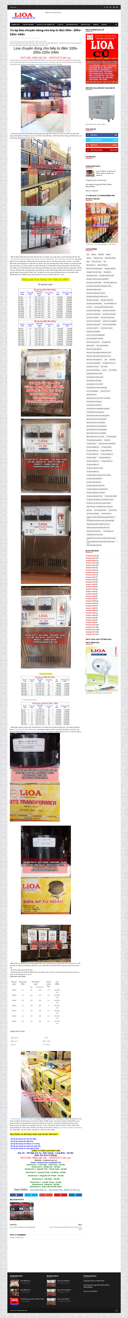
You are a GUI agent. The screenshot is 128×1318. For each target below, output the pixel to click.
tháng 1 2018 (90, 622)
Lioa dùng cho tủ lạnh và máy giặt (97, 387)
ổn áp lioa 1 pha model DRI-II (106, 443)
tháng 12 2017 (91, 625)
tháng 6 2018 (90, 610)
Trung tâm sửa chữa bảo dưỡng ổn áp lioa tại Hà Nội (101, 538)
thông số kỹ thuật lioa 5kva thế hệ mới (98, 527)
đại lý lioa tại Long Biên (109, 321)
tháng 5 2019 (90, 589)
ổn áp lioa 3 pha (91, 457)
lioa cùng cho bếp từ (38, 60)
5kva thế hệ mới (96, 261)
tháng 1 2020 (90, 577)
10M (88, 254)
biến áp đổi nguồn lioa (110, 282)
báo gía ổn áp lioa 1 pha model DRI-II (98, 279)
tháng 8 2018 (90, 606)
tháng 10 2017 (91, 630)
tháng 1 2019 (90, 599)
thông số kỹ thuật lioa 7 (94, 531)
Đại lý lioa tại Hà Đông (109, 314)
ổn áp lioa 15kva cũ (106, 450)
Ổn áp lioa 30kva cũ (104, 457)
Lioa (106, 359)
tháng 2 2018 (90, 620)
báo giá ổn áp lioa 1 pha (107, 275)
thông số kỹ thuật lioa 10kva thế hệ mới (98, 524)
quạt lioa (89, 510)
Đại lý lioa (89, 307)
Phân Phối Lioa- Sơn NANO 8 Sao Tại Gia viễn (99, 506)
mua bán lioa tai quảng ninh (95, 412)
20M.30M (101, 254)
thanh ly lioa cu (72, 1190)
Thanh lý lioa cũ (106, 513)
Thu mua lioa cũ (108, 531)
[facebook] (104, 7)
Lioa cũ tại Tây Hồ (63, 1299)
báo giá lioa (107, 272)
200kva (93, 254)
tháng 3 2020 (91, 572)
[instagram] (114, 7)
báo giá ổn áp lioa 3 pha (94, 282)
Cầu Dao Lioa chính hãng (94, 303)
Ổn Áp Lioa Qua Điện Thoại (94, 496)
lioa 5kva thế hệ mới (92, 366)
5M (105, 261)
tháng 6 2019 (90, 587)
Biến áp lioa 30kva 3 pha (94, 289)
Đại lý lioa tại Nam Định (93, 324)
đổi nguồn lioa (106, 342)
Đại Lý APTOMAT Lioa (110, 303)
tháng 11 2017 (90, 627)
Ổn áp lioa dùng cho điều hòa (95, 485)
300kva (89, 258)
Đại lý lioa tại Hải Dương (107, 317)
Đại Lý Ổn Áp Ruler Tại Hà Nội (95, 338)
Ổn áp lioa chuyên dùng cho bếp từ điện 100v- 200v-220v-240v (21, 1214)
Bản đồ (104, 24)
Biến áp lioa (85, 24)
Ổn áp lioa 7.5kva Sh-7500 (95, 468)
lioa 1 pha (112, 359)
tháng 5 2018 (90, 613)
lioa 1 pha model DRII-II (93, 363)
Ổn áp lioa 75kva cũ (93, 471)
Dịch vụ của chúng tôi (45, 24)
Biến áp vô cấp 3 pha (107, 300)
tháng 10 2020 (91, 556)
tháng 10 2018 (91, 601)
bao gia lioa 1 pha (92, 275)
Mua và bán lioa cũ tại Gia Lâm (96, 422)
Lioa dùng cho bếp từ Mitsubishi (43, 259)
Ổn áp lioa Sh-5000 (110, 496)
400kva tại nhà (98, 258)
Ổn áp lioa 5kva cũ (106, 461)
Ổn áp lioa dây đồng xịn (94, 482)
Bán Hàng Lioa (91, 265)
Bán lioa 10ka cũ (102, 265)
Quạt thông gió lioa (100, 510)
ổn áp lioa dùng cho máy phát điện (97, 489)
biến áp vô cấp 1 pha (92, 300)
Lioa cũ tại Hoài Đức (64, 1290)
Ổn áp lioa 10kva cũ (92, 450)
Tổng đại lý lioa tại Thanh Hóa (96, 180)
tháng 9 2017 (90, 632)
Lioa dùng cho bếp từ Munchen (25, 729)
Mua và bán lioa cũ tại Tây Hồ (95, 436)
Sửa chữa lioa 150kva (93, 513)
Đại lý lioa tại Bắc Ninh (109, 310)
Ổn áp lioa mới (28, 24)
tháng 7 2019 (90, 584)
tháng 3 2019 (90, 594)
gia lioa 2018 (90, 345)
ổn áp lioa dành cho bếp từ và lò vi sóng (98, 475)
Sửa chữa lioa (113, 510)
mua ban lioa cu (38, 1190)
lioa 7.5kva (104, 366)
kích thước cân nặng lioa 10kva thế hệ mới (99, 352)
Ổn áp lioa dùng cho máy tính (96, 492)
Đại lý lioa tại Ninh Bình (109, 324)
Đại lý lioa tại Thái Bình (93, 331)
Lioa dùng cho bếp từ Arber (35, 731)
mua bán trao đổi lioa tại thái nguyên (98, 415)
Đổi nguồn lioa (72, 24)
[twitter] (107, 7)
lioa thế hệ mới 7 (105, 391)
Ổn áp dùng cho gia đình (94, 440)
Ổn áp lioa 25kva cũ (107, 454)
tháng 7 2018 (90, 608)
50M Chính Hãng (110, 258)
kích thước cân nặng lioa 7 (94, 359)
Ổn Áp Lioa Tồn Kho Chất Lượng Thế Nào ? (99, 503)
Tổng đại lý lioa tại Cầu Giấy (94, 534)
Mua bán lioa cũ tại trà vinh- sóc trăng (98, 398)
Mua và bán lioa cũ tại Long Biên (96, 433)
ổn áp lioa (107, 440)
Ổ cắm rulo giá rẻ (111, 436)
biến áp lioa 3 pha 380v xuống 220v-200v (99, 286)
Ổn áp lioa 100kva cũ (93, 447)
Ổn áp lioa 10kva (106, 447)
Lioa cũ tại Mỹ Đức (92, 191)
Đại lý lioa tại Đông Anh (93, 314)
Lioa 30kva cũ (25, 1281)
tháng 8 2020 (91, 561)
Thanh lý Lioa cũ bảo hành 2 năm (32, 1299)
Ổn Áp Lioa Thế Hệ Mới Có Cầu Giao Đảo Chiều (100, 499)
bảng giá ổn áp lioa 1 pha (94, 272)
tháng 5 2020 (91, 568)
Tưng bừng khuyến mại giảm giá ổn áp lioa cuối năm (100, 542)
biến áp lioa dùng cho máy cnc (96, 293)
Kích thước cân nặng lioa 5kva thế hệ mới (99, 356)
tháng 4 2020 (91, 570)
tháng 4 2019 (90, 591)
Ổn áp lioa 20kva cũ (92, 454)
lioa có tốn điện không (93, 370)
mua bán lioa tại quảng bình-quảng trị (98, 408)
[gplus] (110, 7)
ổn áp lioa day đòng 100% (94, 478)
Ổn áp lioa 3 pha (45, 674)
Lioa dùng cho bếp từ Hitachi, (21, 259)
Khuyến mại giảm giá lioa (94, 349)
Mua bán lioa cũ (91, 394)
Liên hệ (95, 24)
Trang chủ (13, 7)
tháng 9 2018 (90, 603)
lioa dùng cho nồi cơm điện (95, 384)
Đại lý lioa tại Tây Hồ (106, 328)
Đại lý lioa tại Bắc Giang (93, 310)
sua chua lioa (55, 1190)
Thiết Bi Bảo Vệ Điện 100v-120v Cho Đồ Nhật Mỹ (100, 520)
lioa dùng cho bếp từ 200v (32, 38)
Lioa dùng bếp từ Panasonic (64, 259)
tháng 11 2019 (90, 580)
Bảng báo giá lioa (110, 268)
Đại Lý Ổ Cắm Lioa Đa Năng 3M (95, 335)
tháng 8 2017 (90, 634)
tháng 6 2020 (91, 565)
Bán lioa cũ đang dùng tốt (94, 268)
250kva (108, 254)
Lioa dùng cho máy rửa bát (95, 377)
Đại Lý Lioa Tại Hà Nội (92, 317)
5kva (88, 261)
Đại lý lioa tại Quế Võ (92, 328)
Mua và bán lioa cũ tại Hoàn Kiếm (96, 426)
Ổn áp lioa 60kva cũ (93, 464)
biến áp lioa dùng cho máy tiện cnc (97, 296)
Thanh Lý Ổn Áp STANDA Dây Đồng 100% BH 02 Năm (100, 517)
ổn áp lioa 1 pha (91, 443)
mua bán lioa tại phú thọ (94, 405)
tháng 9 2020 (91, 558)
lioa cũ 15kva (113, 370)
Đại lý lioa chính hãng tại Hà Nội (104, 307)
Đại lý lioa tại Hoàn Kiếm (93, 321)
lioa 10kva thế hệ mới (109, 363)
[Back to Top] (116, 1310)
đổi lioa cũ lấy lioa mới (93, 342)
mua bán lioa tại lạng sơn (94, 401)
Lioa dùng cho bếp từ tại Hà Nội (22, 1119)
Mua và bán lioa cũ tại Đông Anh (96, 419)
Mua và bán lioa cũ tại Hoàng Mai (96, 429)
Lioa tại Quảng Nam (92, 391)
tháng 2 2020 (91, 575)
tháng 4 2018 (90, 615)
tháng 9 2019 (90, 582)
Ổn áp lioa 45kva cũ (93, 461)
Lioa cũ (60, 24)
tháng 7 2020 (91, 563)
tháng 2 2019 (90, 596)
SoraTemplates (22, 1310)
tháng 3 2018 (90, 618)
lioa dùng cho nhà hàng (94, 380)
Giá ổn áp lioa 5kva (102, 345)
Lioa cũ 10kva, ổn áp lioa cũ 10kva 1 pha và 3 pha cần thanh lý (106, 173)
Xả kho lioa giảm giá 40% (94, 545)
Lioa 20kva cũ (25, 1290)
